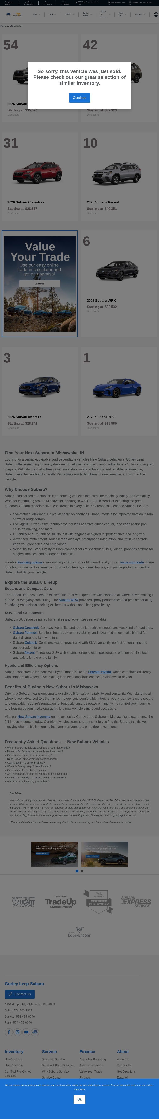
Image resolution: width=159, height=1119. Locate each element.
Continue (79, 97)
